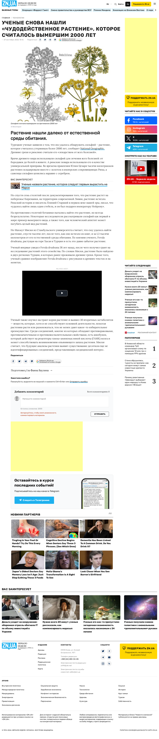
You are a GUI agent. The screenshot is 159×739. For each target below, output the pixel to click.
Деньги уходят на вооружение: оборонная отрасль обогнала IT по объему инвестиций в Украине (136, 276)
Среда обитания (86, 693)
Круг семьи (123, 693)
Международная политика (13, 690)
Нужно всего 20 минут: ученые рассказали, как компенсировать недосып (136, 290)
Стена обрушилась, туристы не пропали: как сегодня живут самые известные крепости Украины (137, 365)
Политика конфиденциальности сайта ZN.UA (138, 730)
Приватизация (8, 701)
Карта (40, 669)
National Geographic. (92, 148)
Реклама (41, 658)
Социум (121, 686)
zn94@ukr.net (66, 666)
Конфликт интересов (50, 693)
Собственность (124, 701)
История (122, 690)
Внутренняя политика (11, 686)
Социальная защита (49, 686)
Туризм (121, 697)
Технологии (85, 690)
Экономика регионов (11, 705)
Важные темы (10, 10)
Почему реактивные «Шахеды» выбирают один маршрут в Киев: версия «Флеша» (135, 381)
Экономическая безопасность (53, 697)
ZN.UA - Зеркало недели (141, 179)
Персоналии (46, 701)
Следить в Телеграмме (36, 500)
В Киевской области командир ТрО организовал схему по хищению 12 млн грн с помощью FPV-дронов (135, 348)
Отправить (99, 414)
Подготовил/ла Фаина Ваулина (30, 370)
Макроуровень (8, 693)
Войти (121, 4)
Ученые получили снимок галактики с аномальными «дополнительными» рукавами (135, 322)
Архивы (41, 650)
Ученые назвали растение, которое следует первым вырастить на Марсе (64, 186)
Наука (82, 686)
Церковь (83, 697)
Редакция (42, 654)
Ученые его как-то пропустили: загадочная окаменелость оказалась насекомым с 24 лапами (136, 305)
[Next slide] (155, 10)
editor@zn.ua (75, 672)
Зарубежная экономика (51, 690)
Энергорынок (7, 697)
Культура (83, 701)
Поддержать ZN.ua (141, 4)
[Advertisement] (47, 446)
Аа (128, 4)
